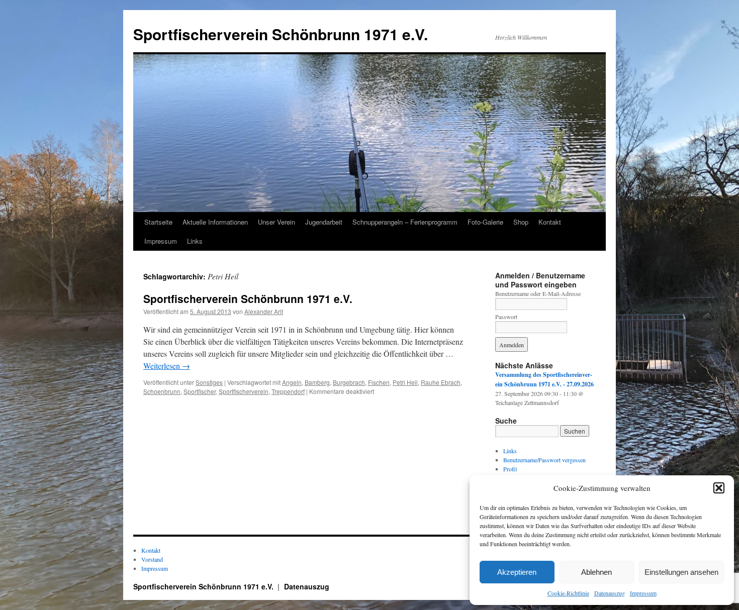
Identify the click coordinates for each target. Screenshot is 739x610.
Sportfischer (199, 391)
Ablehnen (596, 572)
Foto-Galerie (485, 222)
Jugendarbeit (323, 222)
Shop (520, 222)
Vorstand (152, 559)
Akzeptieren (516, 572)
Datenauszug (609, 593)
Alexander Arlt (263, 311)
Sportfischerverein (243, 391)
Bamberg (317, 382)
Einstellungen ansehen (681, 572)
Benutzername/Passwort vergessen (544, 460)
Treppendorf (288, 391)
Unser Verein (276, 222)
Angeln (292, 382)
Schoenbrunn (161, 391)
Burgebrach (349, 382)
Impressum (643, 593)
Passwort (506, 317)
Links (195, 241)
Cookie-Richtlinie (568, 593)
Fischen (379, 382)
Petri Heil (405, 382)
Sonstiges (209, 382)
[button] (719, 488)
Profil (510, 469)
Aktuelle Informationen (215, 222)
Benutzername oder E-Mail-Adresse (538, 293)
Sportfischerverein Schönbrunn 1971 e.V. (280, 34)
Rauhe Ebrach (440, 382)
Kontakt (549, 222)
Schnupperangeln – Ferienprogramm (404, 222)
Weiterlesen (166, 365)
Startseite (158, 222)
